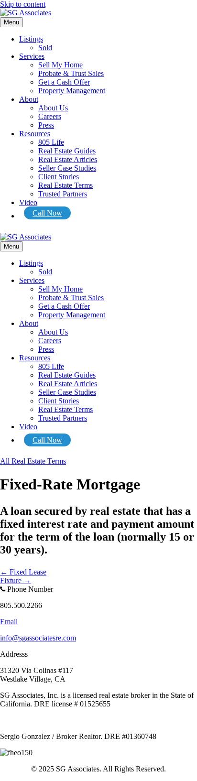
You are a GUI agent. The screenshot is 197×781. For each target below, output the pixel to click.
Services (31, 56)
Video (28, 202)
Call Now (47, 213)
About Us (53, 108)
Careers (49, 116)
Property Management (71, 91)
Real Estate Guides (67, 151)
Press (46, 125)
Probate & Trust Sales (71, 73)
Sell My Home (60, 65)
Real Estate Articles (67, 159)
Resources (34, 134)
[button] (33, 461)
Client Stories (58, 177)
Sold (45, 47)
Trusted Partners (62, 194)
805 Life (51, 142)
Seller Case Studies (67, 168)
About (28, 99)
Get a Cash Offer (64, 82)
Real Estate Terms (65, 185)
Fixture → (15, 580)
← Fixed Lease (23, 572)
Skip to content (22, 4)
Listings (31, 39)
